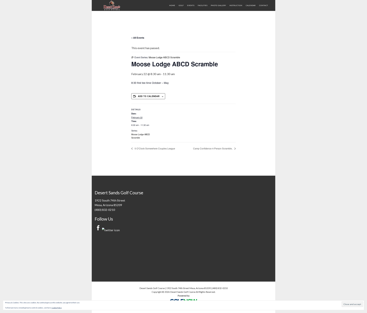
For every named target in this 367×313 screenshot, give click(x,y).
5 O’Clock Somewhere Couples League (154, 148)
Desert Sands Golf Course (111, 5)
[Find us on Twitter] (111, 230)
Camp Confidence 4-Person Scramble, (213, 148)
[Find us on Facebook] (98, 230)
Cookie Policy (56, 308)
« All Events (137, 37)
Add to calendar (149, 96)
